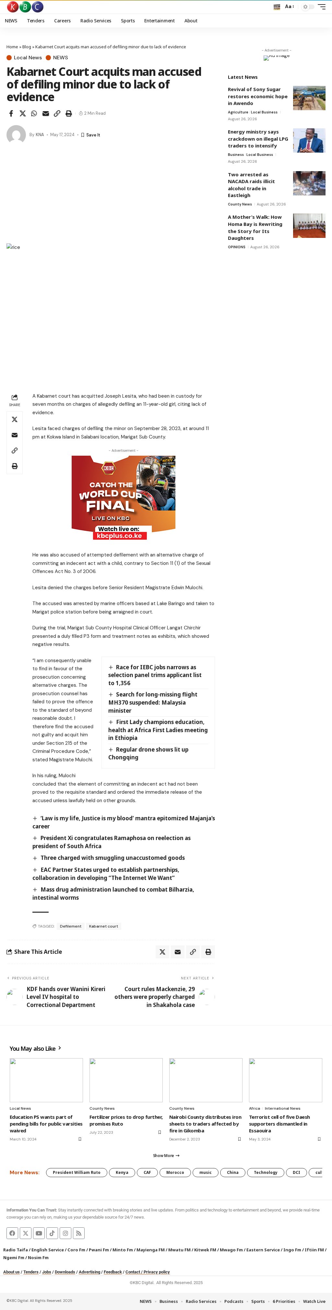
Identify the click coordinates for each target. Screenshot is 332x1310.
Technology (266, 1172)
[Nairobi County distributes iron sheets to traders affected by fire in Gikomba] (206, 1080)
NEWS (60, 57)
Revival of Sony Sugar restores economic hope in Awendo (258, 96)
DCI (296, 1172)
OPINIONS (236, 247)
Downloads (65, 1271)
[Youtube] (39, 1233)
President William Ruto (77, 1172)
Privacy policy (157, 1271)
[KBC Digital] (25, 7)
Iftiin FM (314, 1250)
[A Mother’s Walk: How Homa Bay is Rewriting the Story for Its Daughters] (309, 226)
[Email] (45, 113)
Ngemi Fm (13, 1257)
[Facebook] (12, 1233)
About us (11, 1271)
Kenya (122, 1172)
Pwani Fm (99, 1250)
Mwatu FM (179, 1250)
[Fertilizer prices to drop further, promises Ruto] (126, 1080)
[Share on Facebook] (11, 113)
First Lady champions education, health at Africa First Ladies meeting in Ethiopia (158, 730)
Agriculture (238, 112)
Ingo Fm (292, 1250)
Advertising (89, 1271)
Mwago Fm (231, 1250)
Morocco (175, 1172)
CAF (147, 1172)
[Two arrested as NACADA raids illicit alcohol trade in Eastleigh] (309, 183)
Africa (254, 1108)
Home (12, 47)
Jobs (46, 1271)
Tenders (31, 1271)
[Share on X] (22, 113)
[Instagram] (65, 1233)
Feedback (113, 1271)
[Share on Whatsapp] (34, 113)
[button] (277, 7)
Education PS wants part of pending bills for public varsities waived (46, 1124)
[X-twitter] (25, 1233)
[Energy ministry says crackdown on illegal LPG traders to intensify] (309, 140)
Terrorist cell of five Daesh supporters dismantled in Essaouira (279, 1124)
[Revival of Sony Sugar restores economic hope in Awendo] (309, 98)
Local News (28, 57)
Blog (26, 47)
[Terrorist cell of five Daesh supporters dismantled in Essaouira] (285, 1080)
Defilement (70, 926)
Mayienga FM (150, 1250)
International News (283, 1108)
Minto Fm (123, 1250)
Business (236, 154)
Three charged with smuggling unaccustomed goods (113, 857)
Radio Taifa (15, 1250)
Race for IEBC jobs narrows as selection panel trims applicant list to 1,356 (155, 675)
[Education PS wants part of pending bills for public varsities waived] (46, 1080)
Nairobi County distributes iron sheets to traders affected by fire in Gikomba (205, 1124)
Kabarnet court (103, 926)
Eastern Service (263, 1250)
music (205, 1172)
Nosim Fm (38, 1257)
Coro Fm (76, 1250)
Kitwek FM (205, 1250)
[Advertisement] (110, 194)
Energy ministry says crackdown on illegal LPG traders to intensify (258, 138)
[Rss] (79, 1233)
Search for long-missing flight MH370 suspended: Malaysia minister (153, 702)
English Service (47, 1250)
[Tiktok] (52, 1233)
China (233, 1172)
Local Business (264, 112)
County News (240, 204)
